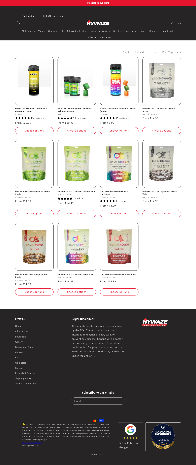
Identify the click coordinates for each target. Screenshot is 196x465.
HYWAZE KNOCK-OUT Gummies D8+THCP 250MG (31, 109)
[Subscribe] (121, 400)
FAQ (17, 357)
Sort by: (127, 52)
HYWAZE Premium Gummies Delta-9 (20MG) (118, 109)
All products (21, 331)
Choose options (34, 130)
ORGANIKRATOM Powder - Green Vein (76, 191)
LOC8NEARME (168, 433)
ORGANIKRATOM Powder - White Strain (158, 109)
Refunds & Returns (25, 373)
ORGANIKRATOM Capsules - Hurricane (114, 192)
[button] (18, 22)
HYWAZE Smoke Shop (163, 441)
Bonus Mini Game (24, 347)
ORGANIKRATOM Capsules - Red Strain (31, 275)
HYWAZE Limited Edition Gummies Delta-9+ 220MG (75, 109)
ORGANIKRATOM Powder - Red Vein (118, 274)
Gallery (19, 341)
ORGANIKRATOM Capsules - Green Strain (32, 192)
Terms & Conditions (25, 383)
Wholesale (20, 362)
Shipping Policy (23, 378)
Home (18, 326)
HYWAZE (101, 455)
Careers (19, 367)
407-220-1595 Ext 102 (32, 442)
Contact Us (21, 352)
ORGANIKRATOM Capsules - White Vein (159, 192)
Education (20, 336)
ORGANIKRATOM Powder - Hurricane (76, 274)
